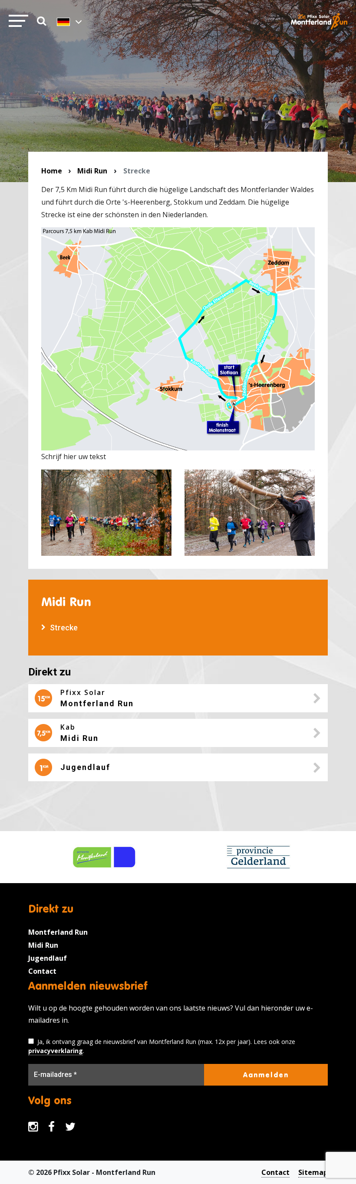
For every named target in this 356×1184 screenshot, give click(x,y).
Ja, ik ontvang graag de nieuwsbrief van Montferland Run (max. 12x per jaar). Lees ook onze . (161, 1046)
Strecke (64, 627)
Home (51, 171)
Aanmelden (266, 1074)
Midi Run (92, 171)
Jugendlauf (47, 958)
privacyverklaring (55, 1051)
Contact (42, 971)
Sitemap (313, 1172)
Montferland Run (58, 932)
